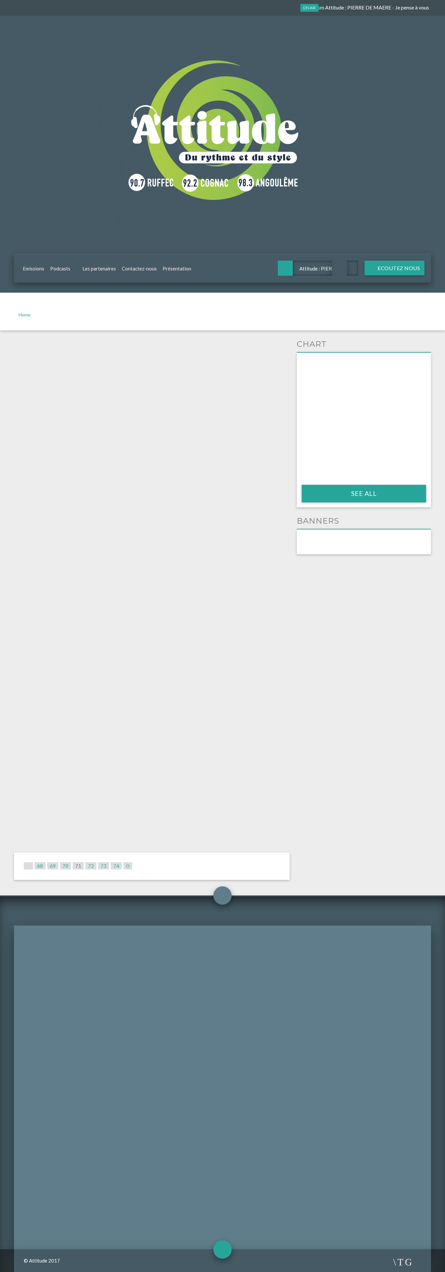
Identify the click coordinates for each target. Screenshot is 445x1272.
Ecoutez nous (398, 268)
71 (78, 866)
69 (53, 866)
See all (364, 493)
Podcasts (60, 268)
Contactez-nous (139, 268)
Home (25, 314)
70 (65, 866)
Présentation (177, 268)
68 (40, 866)
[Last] (127, 865)
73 (104, 866)
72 (91, 866)
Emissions (33, 268)
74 (116, 866)
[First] (28, 865)
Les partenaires (99, 268)
